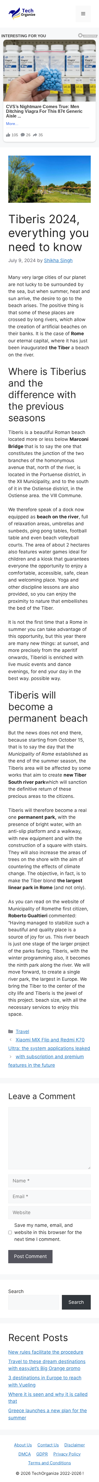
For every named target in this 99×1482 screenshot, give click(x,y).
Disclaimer (74, 1445)
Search (16, 1291)
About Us (23, 1445)
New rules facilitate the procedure (45, 1352)
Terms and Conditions (49, 1462)
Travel (22, 1031)
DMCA (24, 1454)
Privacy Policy (67, 1454)
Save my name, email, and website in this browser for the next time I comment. (48, 1232)
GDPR (42, 1454)
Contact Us (48, 1445)
